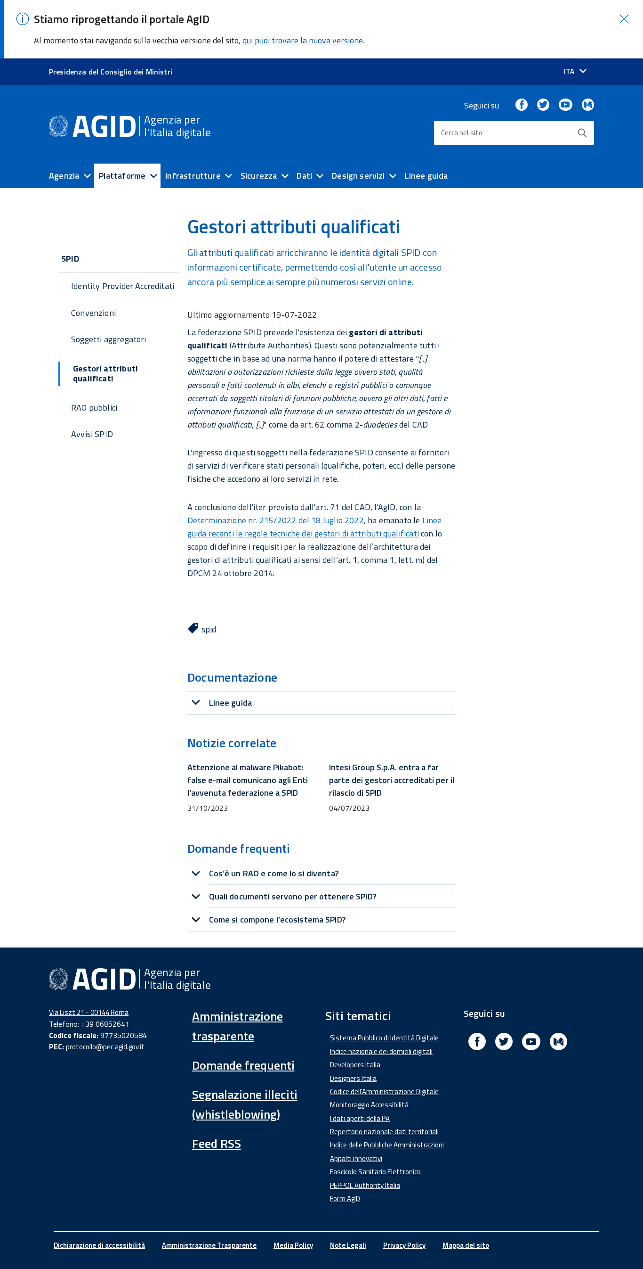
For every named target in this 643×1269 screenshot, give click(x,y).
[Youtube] (565, 105)
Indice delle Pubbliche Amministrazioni (387, 1144)
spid (209, 629)
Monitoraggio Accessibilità (369, 1104)
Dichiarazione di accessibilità (99, 1245)
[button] (624, 18)
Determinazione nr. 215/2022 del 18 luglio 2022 (275, 520)
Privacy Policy (404, 1245)
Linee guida (426, 175)
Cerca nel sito (462, 133)
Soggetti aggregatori (108, 339)
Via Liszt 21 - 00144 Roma (89, 1012)
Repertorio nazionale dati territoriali (384, 1131)
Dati (304, 175)
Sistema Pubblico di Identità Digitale (384, 1037)
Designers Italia (353, 1078)
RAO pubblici (94, 407)
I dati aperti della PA (360, 1118)
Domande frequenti (243, 1065)
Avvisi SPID (92, 434)
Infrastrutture (193, 175)
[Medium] (588, 105)
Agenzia (64, 175)
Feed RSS (216, 1143)
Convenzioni (93, 312)
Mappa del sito (465, 1245)
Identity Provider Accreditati (122, 286)
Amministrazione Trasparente (209, 1245)
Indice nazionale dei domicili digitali (381, 1051)
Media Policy (293, 1245)
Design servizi (358, 175)
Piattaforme (122, 175)
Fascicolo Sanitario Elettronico (375, 1171)
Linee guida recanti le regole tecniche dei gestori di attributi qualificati (314, 527)
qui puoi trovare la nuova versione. (303, 40)
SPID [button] (70, 258)
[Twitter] (543, 105)
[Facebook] (521, 105)
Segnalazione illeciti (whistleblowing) (244, 1104)
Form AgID (345, 1198)
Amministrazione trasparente (237, 1026)
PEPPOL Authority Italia (365, 1185)
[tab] (321, 703)
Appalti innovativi (356, 1158)
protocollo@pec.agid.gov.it (105, 1046)
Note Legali (348, 1245)
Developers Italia (355, 1064)
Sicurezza (259, 175)
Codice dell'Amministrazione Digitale (384, 1091)
